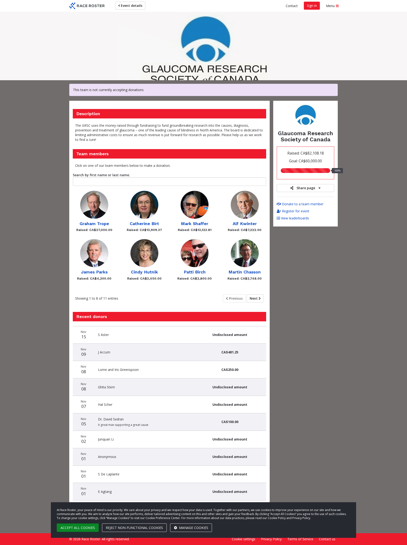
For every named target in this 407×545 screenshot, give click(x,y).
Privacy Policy (271, 539)
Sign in (312, 5)
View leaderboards (294, 218)
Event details (131, 5)
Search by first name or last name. (101, 175)
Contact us (327, 539)
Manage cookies (193, 527)
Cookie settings (243, 539)
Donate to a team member (302, 204)
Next (254, 298)
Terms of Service (300, 539)
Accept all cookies (78, 527)
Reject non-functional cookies (134, 527)
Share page (306, 188)
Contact (292, 6)
